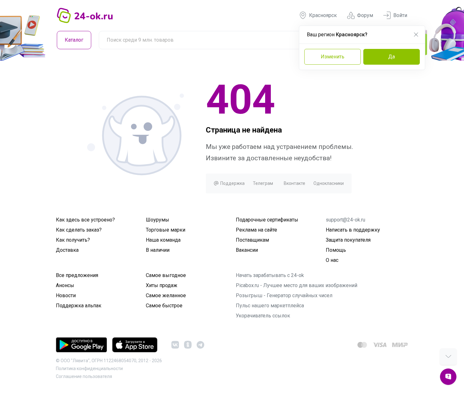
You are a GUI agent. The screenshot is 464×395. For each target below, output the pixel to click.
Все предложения (77, 275)
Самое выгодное (166, 275)
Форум (365, 15)
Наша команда (163, 240)
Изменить (332, 57)
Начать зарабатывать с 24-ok (270, 275)
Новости (66, 295)
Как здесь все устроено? (85, 220)
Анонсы (65, 285)
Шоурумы (157, 220)
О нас (332, 260)
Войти (400, 15)
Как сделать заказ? (79, 230)
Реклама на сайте (256, 230)
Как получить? (73, 240)
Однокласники (328, 183)
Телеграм (263, 183)
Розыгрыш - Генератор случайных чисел (284, 295)
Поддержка (232, 183)
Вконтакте (294, 183)
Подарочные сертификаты (267, 220)
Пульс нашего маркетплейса (270, 306)
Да (391, 57)
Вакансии (247, 250)
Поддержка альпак (78, 306)
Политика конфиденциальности (89, 368)
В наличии (158, 250)
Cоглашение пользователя (84, 376)
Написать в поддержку (353, 230)
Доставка (67, 250)
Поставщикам (252, 240)
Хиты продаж (161, 285)
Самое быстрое (164, 306)
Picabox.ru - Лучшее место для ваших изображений (296, 285)
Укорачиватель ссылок (263, 316)
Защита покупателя (348, 240)
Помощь (336, 250)
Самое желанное (166, 295)
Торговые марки (165, 230)
